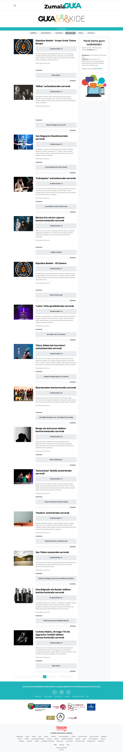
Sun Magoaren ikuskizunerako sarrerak (52, 137)
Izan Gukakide (45, 33)
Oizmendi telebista (48, 741)
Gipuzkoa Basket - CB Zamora (51, 263)
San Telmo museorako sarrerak (52, 552)
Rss (87, 696)
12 (34, 676)
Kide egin (91, 33)
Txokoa (61, 29)
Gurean (61, 744)
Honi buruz (38, 696)
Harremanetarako (78, 696)
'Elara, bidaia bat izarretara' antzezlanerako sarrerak (50, 347)
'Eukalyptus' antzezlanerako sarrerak (56, 178)
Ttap (68, 744)
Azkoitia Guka (94, 736)
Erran (27, 739)
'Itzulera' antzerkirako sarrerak (52, 512)
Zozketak (70, 33)
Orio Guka (60, 741)
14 (41, 676)
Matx (55, 744)
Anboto (53, 736)
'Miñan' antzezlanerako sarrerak (53, 86)
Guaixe (77, 739)
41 (63, 676)
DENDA (81, 33)
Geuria (49, 739)
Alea (39, 736)
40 (60, 676)
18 (54, 676)
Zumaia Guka (91, 741)
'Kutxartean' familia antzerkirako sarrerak (54, 472)
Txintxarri (69, 741)
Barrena (104, 736)
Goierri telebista (67, 739)
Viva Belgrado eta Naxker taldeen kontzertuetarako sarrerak (53, 591)
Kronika (21, 741)
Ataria (73, 736)
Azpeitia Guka (82, 736)
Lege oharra (48, 696)
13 (38, 676)
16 (48, 676)
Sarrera (33, 33)
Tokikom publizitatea (61, 747)
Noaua (37, 741)
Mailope (29, 741)
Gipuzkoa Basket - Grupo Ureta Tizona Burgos (56, 42)
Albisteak (59, 33)
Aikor (27, 736)
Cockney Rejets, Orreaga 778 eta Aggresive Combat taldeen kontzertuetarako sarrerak (53, 634)
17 (51, 676)
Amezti (46, 736)
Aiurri (34, 736)
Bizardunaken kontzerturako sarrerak (56, 387)
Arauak (67, 696)
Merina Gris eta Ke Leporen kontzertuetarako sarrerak (50, 219)
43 (70, 676)
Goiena (56, 739)
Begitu (20, 739)
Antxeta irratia (64, 736)
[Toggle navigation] (15, 5)
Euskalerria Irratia (38, 739)
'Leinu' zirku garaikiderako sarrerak (55, 306)
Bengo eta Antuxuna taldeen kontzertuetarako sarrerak (51, 430)
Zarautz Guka (80, 741)
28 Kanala (101, 741)
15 (44, 676)
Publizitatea (58, 696)
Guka (84, 739)
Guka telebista (93, 739)
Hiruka (103, 739)
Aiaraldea (19, 736)
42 (67, 676)
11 (31, 676)
